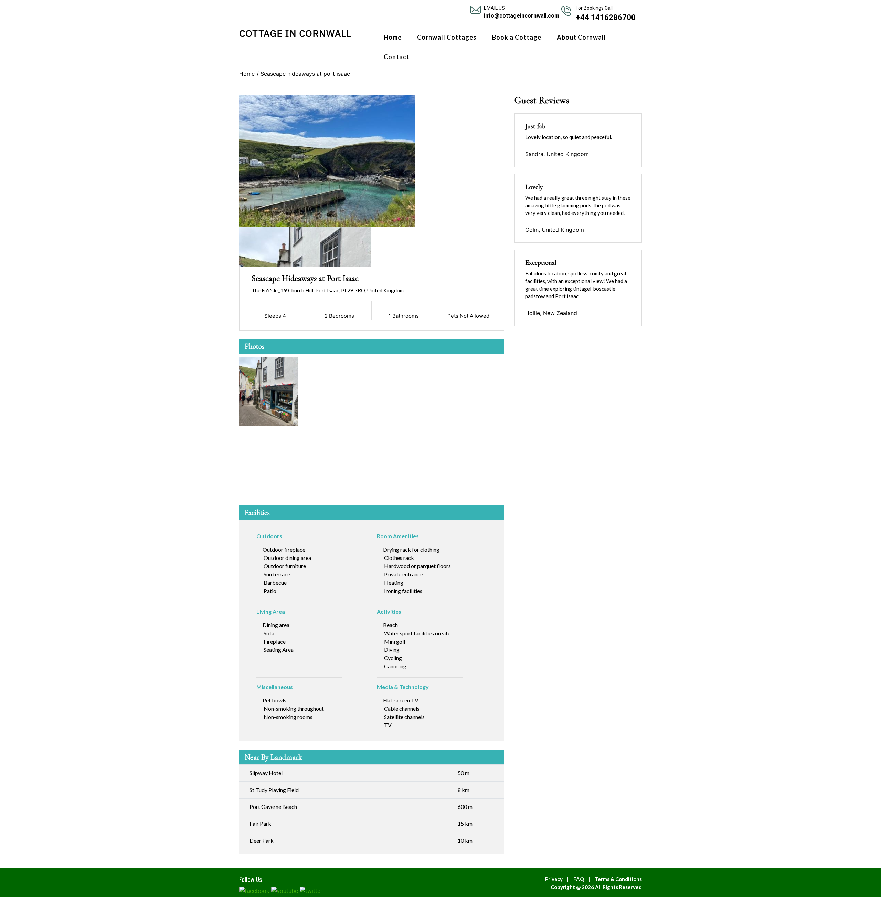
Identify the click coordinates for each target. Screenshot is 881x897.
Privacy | (558, 879)
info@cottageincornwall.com (521, 15)
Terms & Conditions (618, 879)
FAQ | (583, 879)
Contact (397, 57)
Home (393, 37)
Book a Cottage (516, 37)
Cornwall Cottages (447, 37)
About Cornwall (581, 37)
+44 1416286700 (606, 17)
